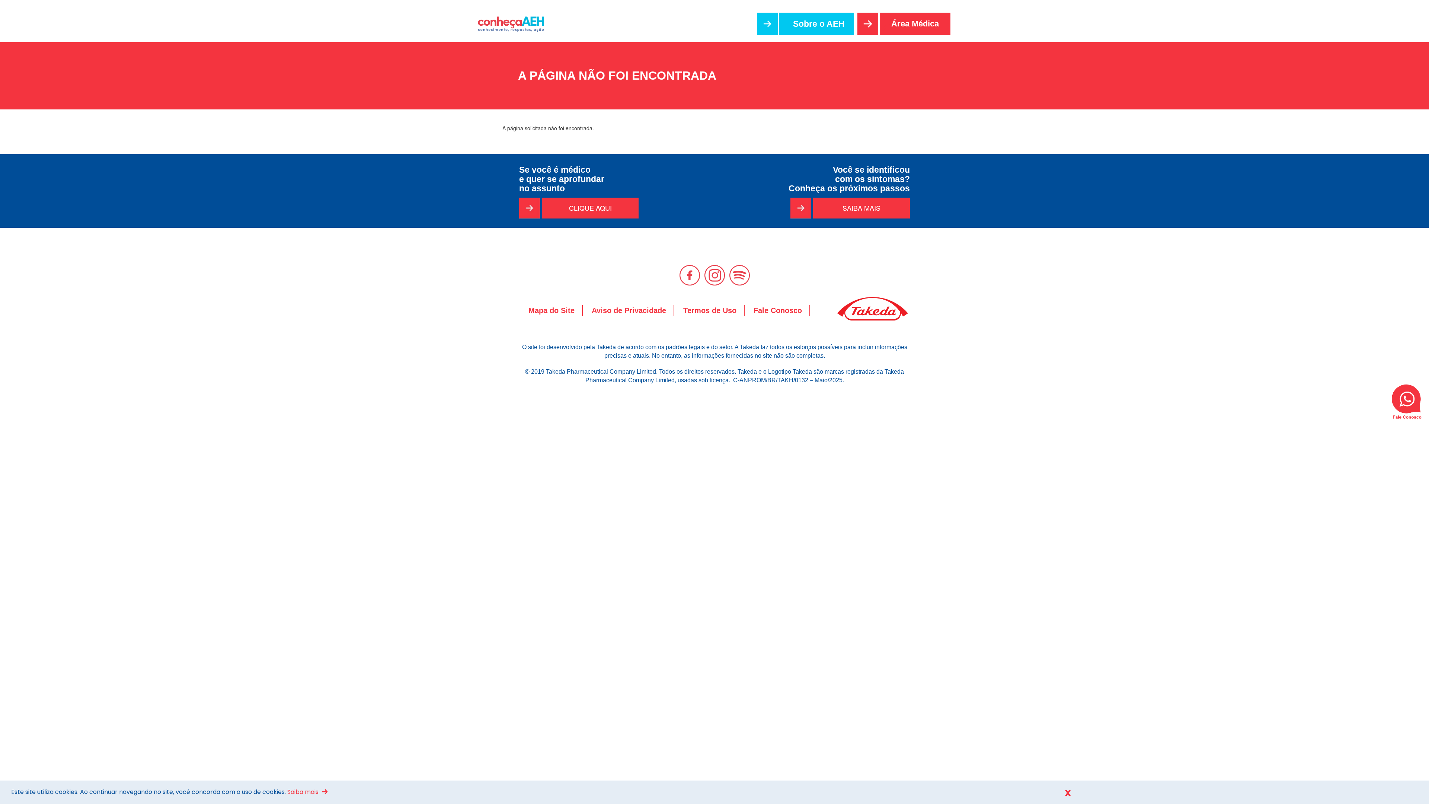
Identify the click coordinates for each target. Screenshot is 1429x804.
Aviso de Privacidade (629, 310)
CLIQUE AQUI (590, 208)
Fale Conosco (778, 310)
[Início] (514, 24)
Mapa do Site (551, 310)
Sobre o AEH (819, 24)
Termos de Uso (709, 310)
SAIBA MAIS (861, 208)
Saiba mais (303, 792)
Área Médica (915, 23)
